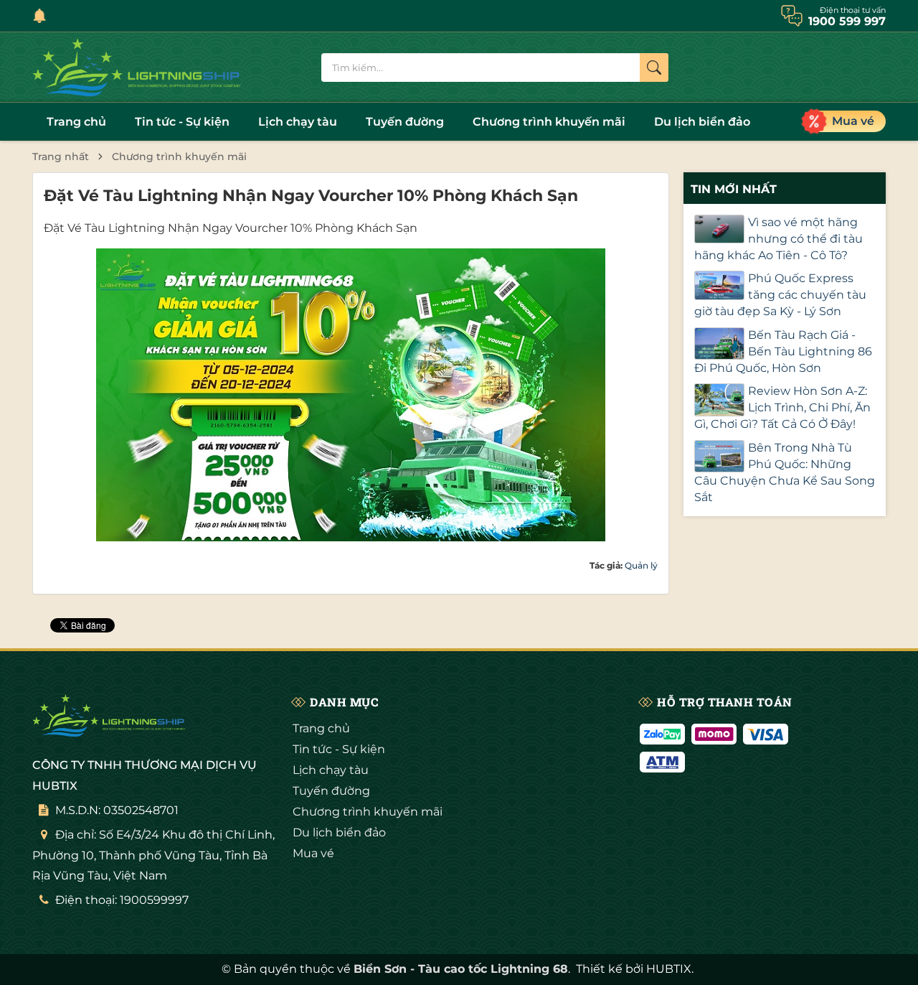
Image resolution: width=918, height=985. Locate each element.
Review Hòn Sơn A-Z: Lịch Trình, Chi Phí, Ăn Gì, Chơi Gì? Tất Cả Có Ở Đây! (782, 407)
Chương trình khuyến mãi (549, 122)
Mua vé (313, 853)
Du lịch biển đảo (702, 122)
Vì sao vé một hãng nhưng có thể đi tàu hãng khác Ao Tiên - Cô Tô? (778, 238)
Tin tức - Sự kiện (182, 122)
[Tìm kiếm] (654, 67)
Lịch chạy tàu (297, 122)
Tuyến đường (405, 122)
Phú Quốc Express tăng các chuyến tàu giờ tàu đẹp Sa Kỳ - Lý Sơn (780, 294)
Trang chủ (76, 122)
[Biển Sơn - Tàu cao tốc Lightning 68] (139, 67)
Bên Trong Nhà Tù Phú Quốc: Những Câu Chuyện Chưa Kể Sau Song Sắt (784, 472)
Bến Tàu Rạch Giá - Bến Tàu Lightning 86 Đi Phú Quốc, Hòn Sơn (783, 351)
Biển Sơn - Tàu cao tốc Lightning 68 (461, 969)
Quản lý (641, 565)
